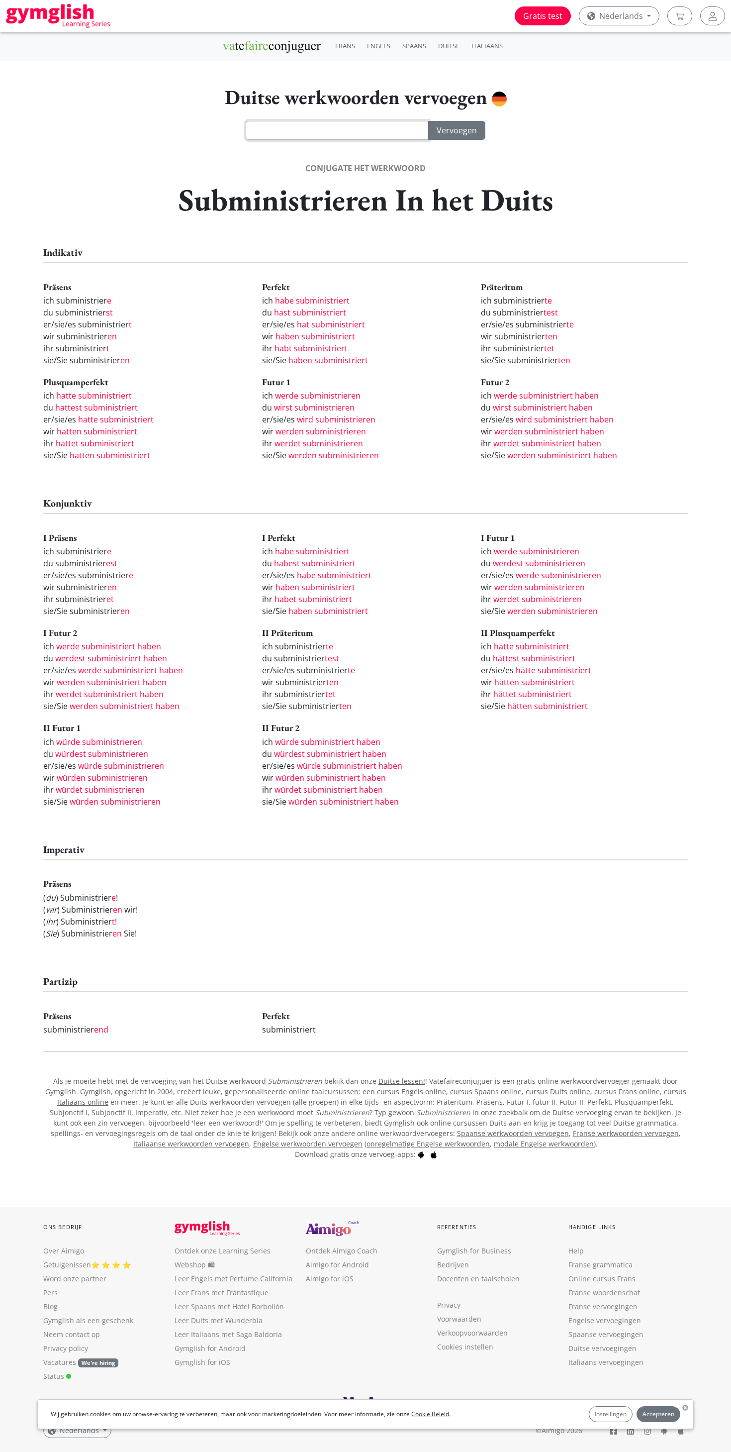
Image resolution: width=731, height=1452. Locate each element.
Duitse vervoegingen (602, 1348)
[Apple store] (434, 1154)
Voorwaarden (459, 1319)
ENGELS (378, 45)
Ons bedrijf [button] (62, 1227)
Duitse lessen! (401, 1081)
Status (54, 1376)
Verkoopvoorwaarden (472, 1333)
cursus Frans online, (629, 1091)
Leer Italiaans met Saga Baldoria (228, 1334)
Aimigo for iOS (330, 1278)
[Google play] (421, 1154)
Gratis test (542, 15)
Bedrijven (453, 1264)
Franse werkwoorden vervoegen (626, 1133)
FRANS (345, 45)
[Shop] (679, 15)
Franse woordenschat (604, 1292)
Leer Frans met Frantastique (222, 1292)
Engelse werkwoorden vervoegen (308, 1143)
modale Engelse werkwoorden (544, 1143)
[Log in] (712, 15)
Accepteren (658, 1414)
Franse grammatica (600, 1264)
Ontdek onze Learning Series (223, 1250)
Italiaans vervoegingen (605, 1362)
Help (576, 1250)
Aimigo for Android (337, 1264)
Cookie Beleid (430, 1414)
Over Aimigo (63, 1250)
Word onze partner (74, 1278)
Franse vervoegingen (603, 1306)
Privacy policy (65, 1348)
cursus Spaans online (486, 1091)
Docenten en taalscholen (478, 1278)
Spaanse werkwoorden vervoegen (513, 1133)
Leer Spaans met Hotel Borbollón (229, 1306)
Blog (50, 1306)
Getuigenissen (67, 1264)
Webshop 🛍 (195, 1264)
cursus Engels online (411, 1091)
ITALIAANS (487, 45)
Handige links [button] (592, 1227)
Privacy (448, 1305)
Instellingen (611, 1414)
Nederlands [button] (621, 15)
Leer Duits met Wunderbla (219, 1320)
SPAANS (414, 45)
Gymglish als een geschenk (88, 1320)
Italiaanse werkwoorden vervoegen (191, 1143)
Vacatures (59, 1362)
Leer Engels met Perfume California (233, 1278)
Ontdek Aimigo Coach (341, 1250)
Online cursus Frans (602, 1278)
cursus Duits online (558, 1091)
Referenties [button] (456, 1227)
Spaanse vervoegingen (605, 1334)
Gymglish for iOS (202, 1362)
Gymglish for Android (210, 1348)
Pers (50, 1292)
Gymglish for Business (474, 1250)
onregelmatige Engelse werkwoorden (428, 1143)
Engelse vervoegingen (604, 1320)
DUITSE (448, 45)
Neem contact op (71, 1334)
